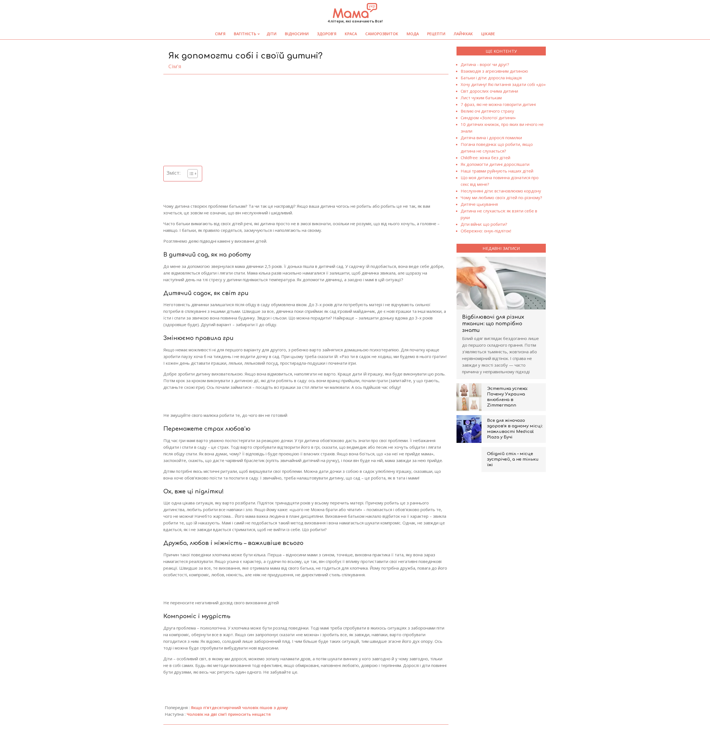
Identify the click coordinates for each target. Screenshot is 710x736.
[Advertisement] (305, 120)
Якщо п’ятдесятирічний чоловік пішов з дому (239, 707)
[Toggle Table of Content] (189, 173)
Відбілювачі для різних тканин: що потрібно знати (493, 323)
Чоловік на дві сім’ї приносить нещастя (229, 714)
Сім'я (174, 66)
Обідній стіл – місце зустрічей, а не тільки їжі (513, 459)
